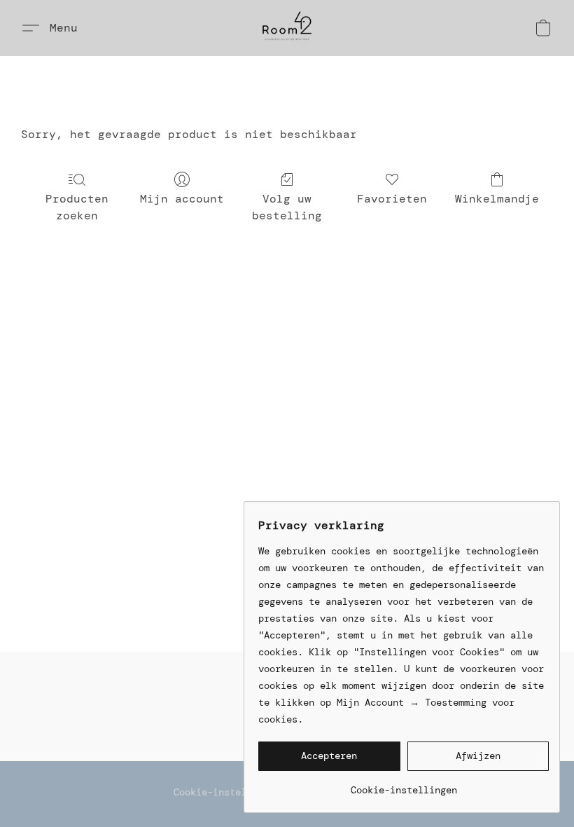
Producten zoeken (77, 207)
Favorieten (392, 198)
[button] (287, 28)
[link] (403, 784)
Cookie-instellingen (227, 792)
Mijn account (182, 198)
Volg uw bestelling (287, 207)
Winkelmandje (497, 198)
